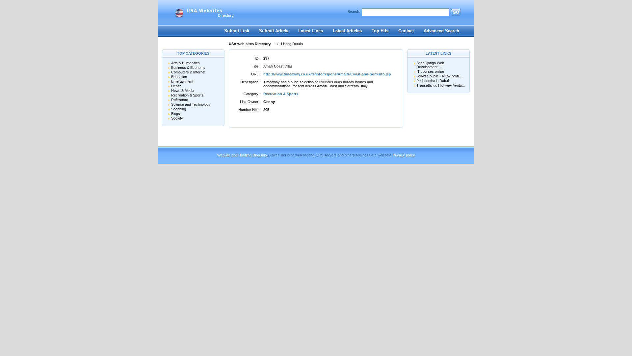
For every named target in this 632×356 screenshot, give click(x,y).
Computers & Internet (188, 72)
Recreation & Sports (187, 95)
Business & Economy (188, 67)
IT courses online (430, 71)
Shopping (178, 109)
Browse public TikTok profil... (439, 76)
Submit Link (236, 30)
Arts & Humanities (185, 63)
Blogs (175, 114)
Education (179, 77)
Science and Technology (190, 104)
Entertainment (182, 81)
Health (176, 86)
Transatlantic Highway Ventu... (440, 85)
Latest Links (310, 30)
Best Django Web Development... (430, 65)
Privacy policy (404, 155)
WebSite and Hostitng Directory (242, 155)
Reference (179, 100)
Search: (354, 12)
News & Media (182, 91)
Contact (406, 30)
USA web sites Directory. (250, 44)
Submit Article (273, 30)
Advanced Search (441, 30)
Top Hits (380, 30)
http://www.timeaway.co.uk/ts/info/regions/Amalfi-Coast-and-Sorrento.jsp (327, 74)
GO (456, 12)
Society (177, 118)
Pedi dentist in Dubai (432, 81)
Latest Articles (347, 30)
